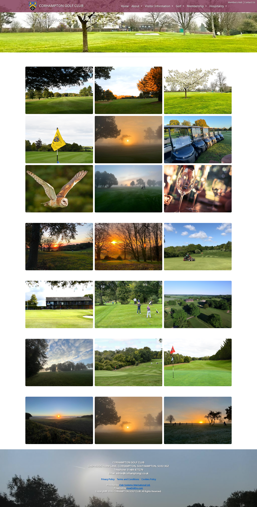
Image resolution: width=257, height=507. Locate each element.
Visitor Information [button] (158, 6)
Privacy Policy (108, 479)
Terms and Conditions (128, 479)
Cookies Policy (148, 479)
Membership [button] (196, 6)
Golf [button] (179, 6)
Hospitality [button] (217, 6)
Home (125, 6)
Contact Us (249, 2)
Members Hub (235, 2)
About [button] (135, 6)
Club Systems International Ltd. (134, 485)
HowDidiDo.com (135, 488)
